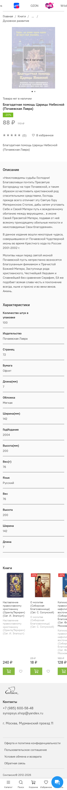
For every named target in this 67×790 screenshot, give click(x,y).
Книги (22, 16)
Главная (8, 16)
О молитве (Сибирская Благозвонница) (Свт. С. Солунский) (42, 607)
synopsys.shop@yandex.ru (23, 713)
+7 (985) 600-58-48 (18, 708)
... (33, 16)
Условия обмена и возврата (23, 756)
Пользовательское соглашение (25, 750)
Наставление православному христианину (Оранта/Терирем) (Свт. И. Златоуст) (14, 609)
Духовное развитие (16, 21)
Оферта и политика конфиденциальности (32, 743)
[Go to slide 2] (34, 91)
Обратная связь (14, 763)
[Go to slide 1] (32, 91)
